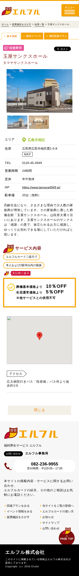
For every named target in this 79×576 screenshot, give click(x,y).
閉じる (39, 410)
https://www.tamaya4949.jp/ (41, 187)
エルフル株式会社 (25, 552)
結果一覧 (39, 24)
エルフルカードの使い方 (58, 511)
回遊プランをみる (18, 505)
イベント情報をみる (19, 511)
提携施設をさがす (21, 24)
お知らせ (48, 517)
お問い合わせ (50, 528)
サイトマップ (50, 522)
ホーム (5, 24)
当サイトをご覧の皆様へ (58, 505)
